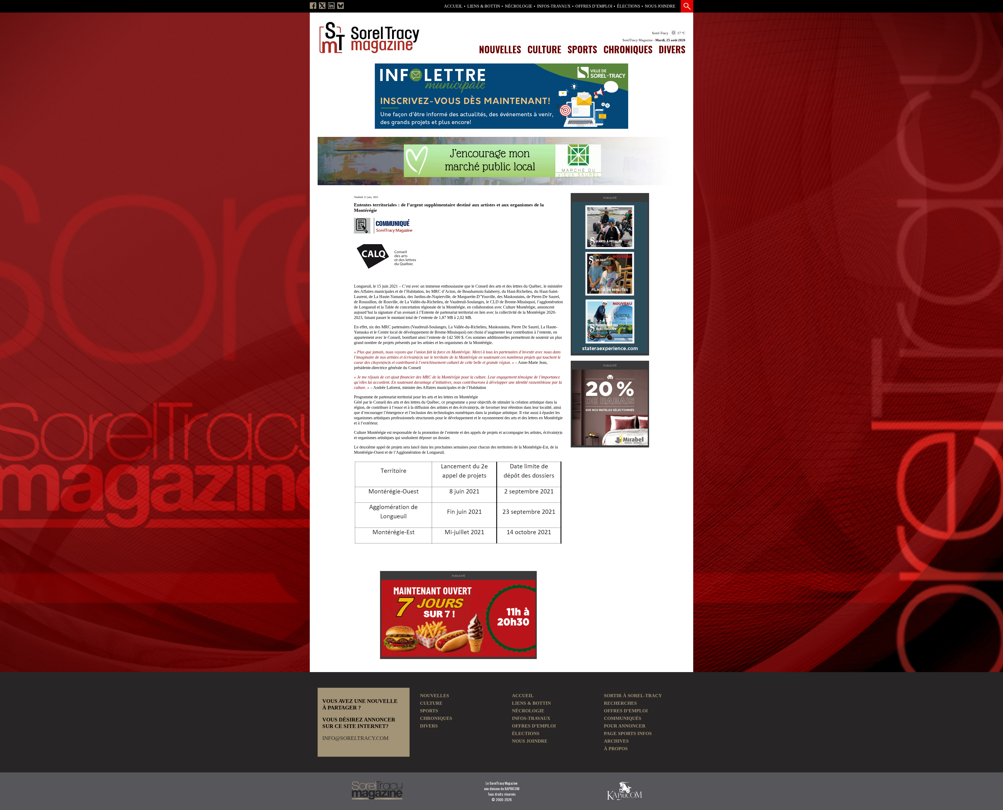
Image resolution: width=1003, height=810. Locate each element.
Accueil (453, 6)
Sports (582, 49)
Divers (672, 49)
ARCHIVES (616, 741)
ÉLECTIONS (628, 6)
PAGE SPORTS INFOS (628, 733)
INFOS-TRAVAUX (554, 6)
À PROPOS (616, 748)
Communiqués (622, 718)
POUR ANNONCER (624, 726)
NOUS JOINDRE (660, 6)
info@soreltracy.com (355, 738)
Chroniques (627, 49)
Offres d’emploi (593, 6)
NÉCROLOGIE (518, 6)
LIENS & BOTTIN (483, 6)
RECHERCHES (620, 703)
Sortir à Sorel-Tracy (633, 695)
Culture (544, 49)
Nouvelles (500, 49)
